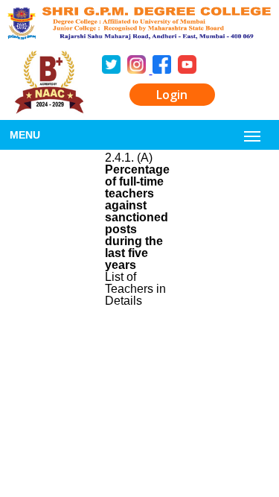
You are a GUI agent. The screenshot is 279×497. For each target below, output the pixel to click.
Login (171, 94)
